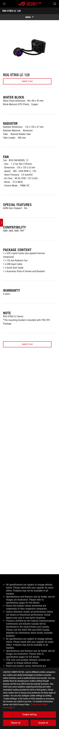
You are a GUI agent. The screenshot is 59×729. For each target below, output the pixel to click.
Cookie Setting (29, 714)
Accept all (43, 722)
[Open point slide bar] (1, 223)
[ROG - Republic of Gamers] (29, 4)
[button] (4, 4)
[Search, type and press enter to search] (55, 4)
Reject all (15, 722)
